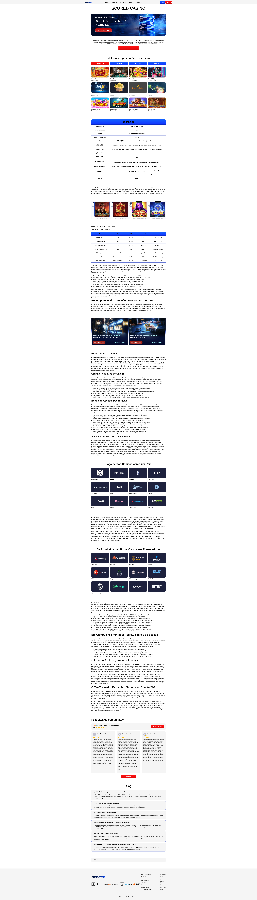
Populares (99, 63)
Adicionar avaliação (157, 726)
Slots (155, 63)
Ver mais (128, 776)
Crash (136, 63)
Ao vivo (118, 63)
